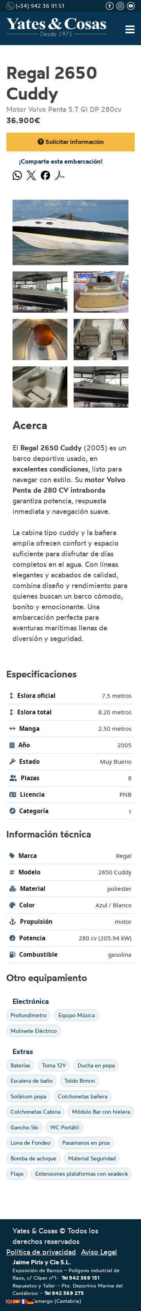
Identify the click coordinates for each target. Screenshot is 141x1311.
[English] (9, 1299)
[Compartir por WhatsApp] (17, 174)
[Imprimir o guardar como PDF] (59, 174)
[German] (30, 1299)
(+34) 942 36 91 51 (39, 5)
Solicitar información (74, 142)
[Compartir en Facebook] (45, 174)
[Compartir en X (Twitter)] (31, 174)
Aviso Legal (99, 1251)
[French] (23, 1299)
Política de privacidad (41, 1251)
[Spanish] (16, 1299)
